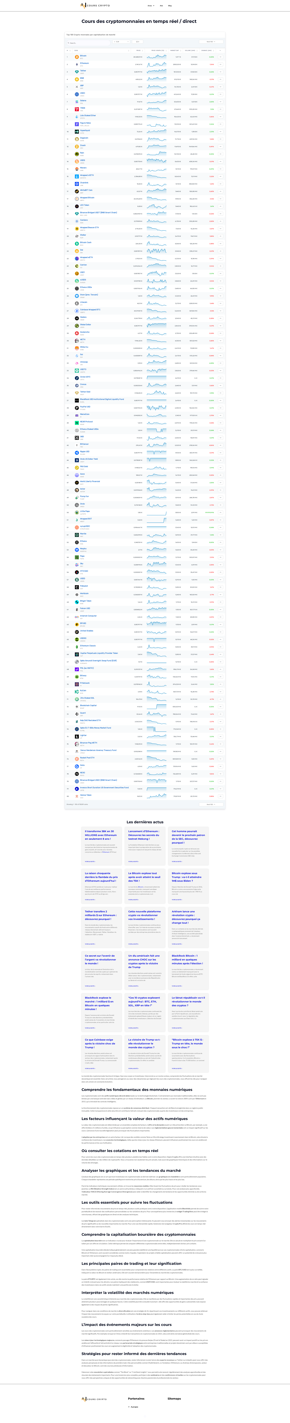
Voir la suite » (90, 861)
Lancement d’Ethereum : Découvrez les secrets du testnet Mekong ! (143, 835)
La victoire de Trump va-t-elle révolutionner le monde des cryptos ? (144, 1043)
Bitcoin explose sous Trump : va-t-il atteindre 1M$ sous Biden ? (186, 877)
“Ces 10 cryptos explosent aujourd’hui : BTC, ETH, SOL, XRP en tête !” (144, 1001)
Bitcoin (140, 887)
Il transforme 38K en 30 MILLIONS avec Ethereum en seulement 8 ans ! (101, 835)
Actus (150, 6)
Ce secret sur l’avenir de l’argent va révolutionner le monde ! (100, 959)
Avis (161, 6)
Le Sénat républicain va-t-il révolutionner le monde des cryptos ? (188, 1001)
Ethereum (106, 852)
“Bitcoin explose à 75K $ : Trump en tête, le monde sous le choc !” (187, 1043)
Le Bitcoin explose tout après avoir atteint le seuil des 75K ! (144, 877)
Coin (76, 50)
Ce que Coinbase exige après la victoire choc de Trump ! (100, 1043)
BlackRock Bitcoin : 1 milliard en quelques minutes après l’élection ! (187, 959)
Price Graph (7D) (158, 50)
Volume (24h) (190, 50)
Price (139, 50)
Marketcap (174, 50)
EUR (116, 42)
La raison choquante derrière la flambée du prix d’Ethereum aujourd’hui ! (101, 877)
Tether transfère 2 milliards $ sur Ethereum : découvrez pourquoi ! (101, 915)
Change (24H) (206, 50)
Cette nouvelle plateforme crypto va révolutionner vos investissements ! (144, 915)
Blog (170, 6)
